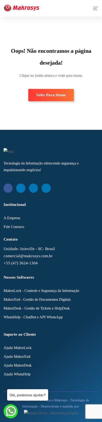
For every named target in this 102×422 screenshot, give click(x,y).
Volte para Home (51, 95)
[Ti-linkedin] (20, 188)
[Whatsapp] (46, 188)
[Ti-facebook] (8, 188)
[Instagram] (33, 188)
